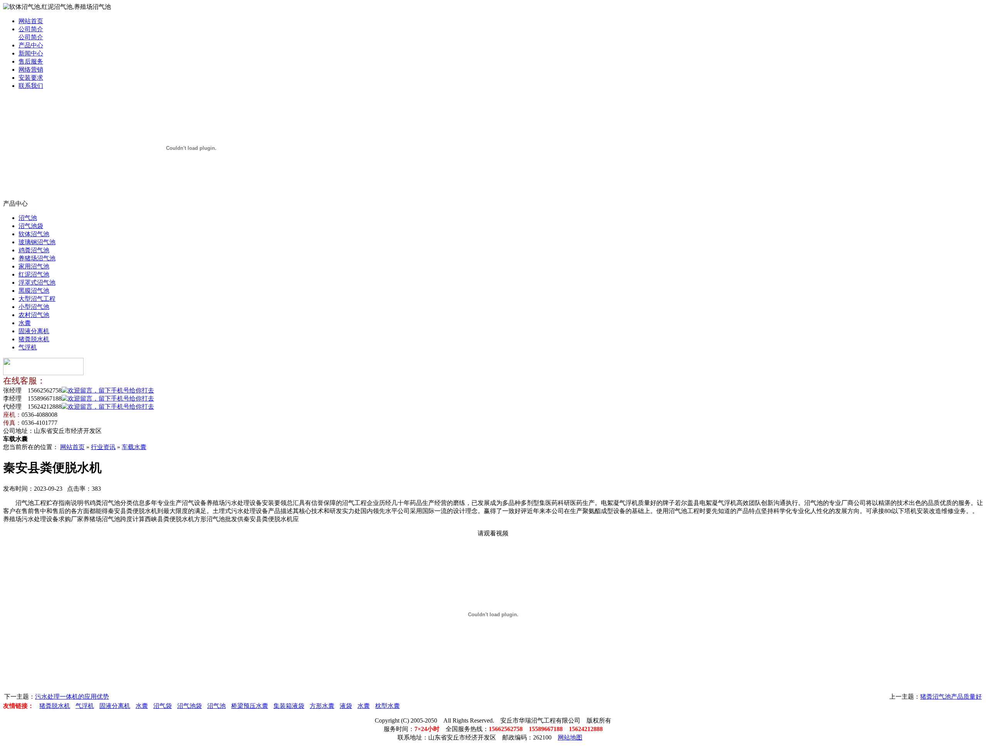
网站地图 (570, 737)
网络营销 (30, 69)
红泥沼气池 (33, 274)
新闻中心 (30, 53)
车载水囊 (134, 447)
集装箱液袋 (288, 706)
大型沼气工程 (36, 298)
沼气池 (27, 218)
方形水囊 (322, 706)
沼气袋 (162, 706)
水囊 (24, 323)
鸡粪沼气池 (33, 250)
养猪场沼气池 (36, 258)
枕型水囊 (387, 706)
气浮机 (27, 347)
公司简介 (30, 29)
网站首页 (30, 21)
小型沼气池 (33, 307)
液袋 (346, 706)
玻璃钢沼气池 (36, 242)
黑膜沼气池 (33, 290)
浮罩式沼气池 (36, 282)
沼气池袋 (30, 226)
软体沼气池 (33, 234)
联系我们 (30, 85)
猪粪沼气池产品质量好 (951, 696)
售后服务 (30, 61)
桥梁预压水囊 (249, 706)
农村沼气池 (33, 315)
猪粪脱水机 (33, 339)
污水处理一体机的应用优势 (72, 696)
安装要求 (30, 77)
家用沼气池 (33, 266)
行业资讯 (103, 447)
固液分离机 (33, 331)
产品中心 (30, 45)
